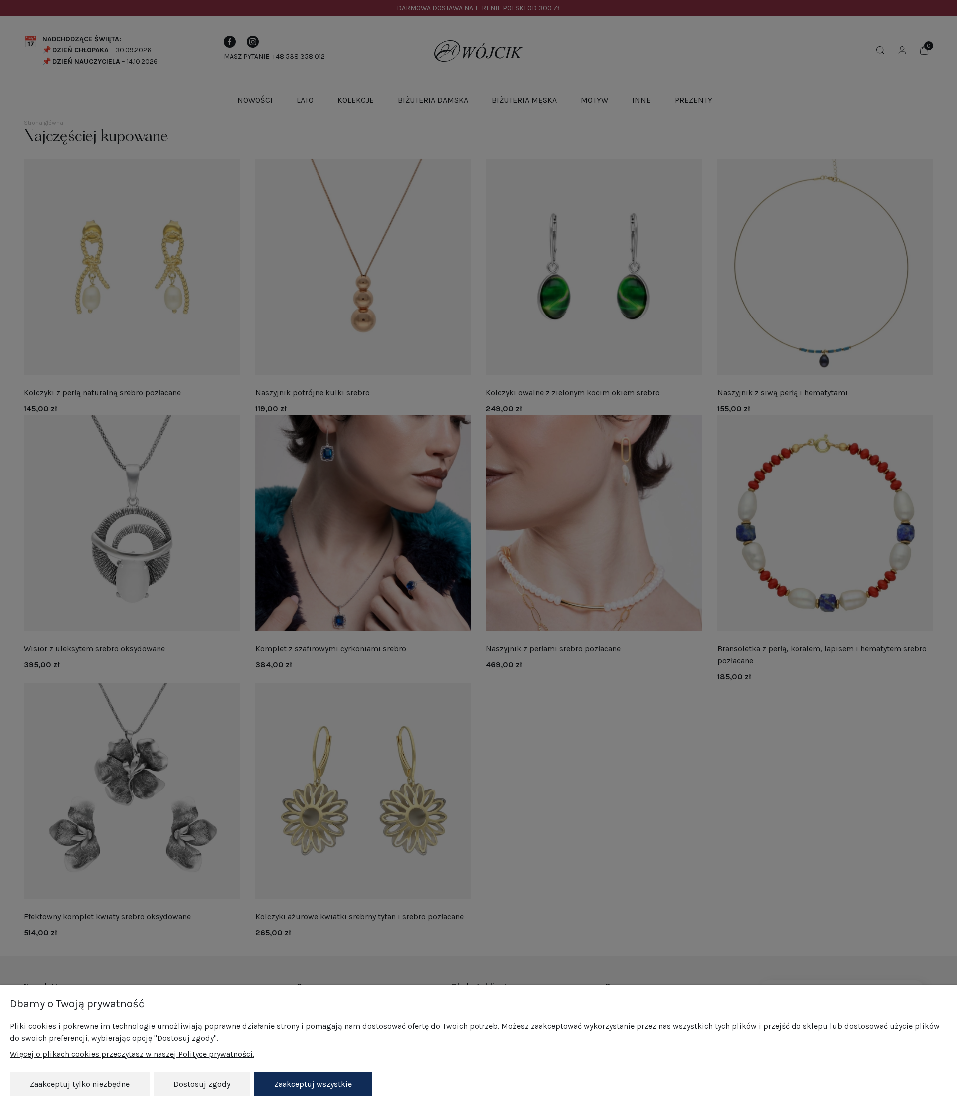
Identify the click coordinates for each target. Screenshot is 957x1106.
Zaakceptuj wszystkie (313, 1084)
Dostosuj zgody (201, 1084)
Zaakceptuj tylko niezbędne (80, 1084)
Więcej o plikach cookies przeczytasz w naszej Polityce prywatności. (132, 1054)
